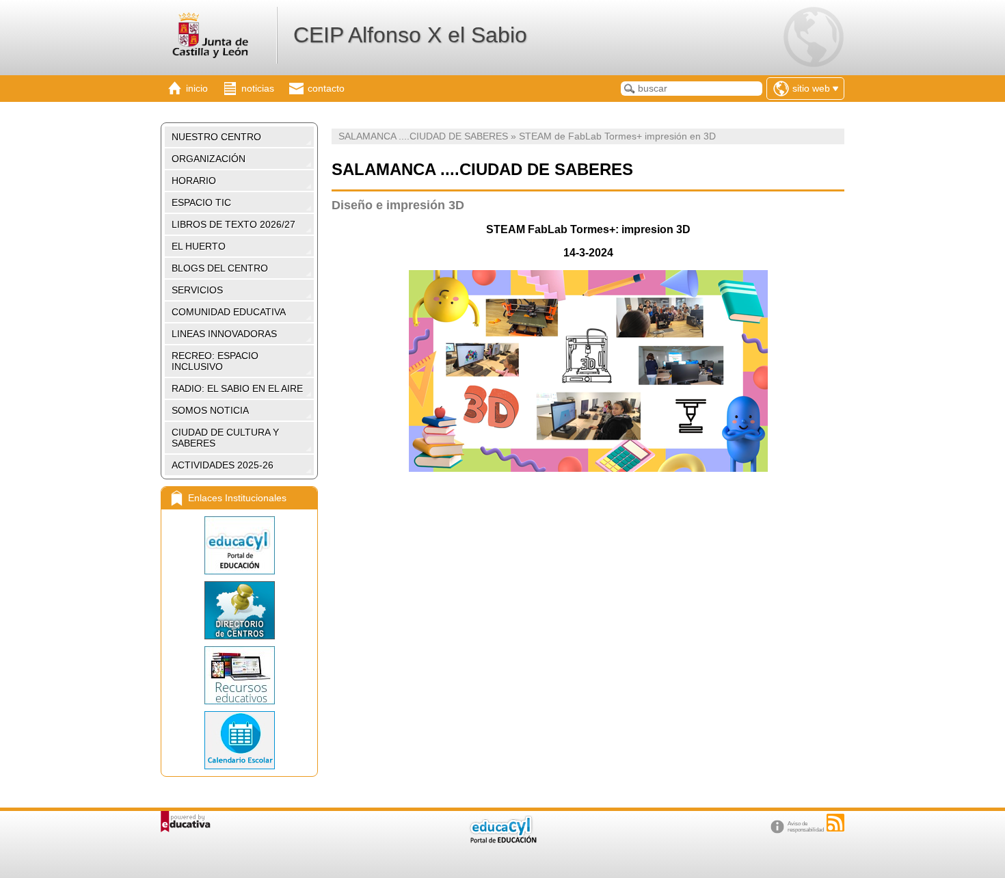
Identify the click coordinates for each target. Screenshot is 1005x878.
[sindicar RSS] (835, 823)
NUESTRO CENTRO (216, 136)
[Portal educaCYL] (239, 545)
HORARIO (194, 180)
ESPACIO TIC (201, 202)
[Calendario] (239, 740)
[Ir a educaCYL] (502, 840)
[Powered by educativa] (186, 821)
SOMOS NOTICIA (210, 410)
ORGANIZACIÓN (208, 158)
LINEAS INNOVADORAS (224, 333)
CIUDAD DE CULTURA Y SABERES (225, 438)
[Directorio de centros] (239, 610)
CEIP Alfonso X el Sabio (410, 35)
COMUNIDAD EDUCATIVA (229, 311)
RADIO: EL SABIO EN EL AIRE (237, 388)
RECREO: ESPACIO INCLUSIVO (215, 361)
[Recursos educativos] (239, 675)
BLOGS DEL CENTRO (220, 268)
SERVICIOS (197, 289)
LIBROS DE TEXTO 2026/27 (233, 224)
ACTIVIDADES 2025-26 (222, 465)
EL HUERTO (199, 246)
